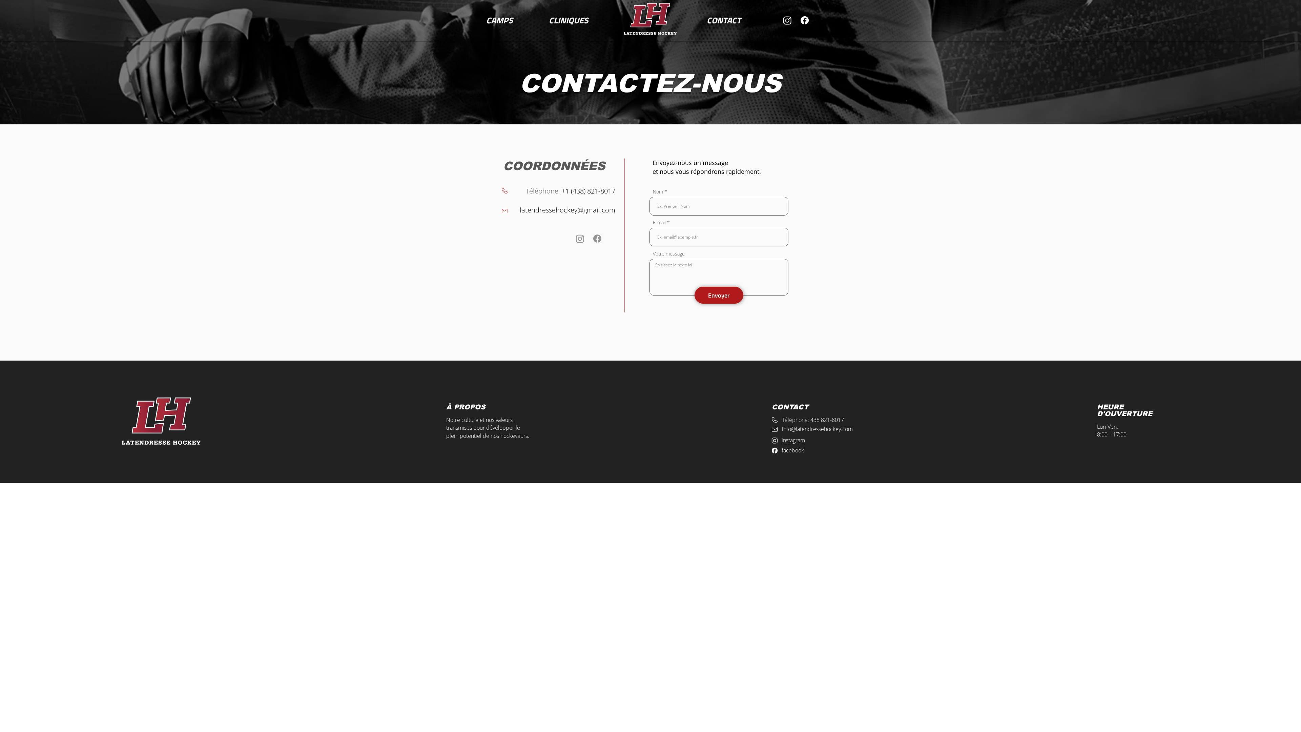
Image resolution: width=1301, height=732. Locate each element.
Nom (658, 191)
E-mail (659, 222)
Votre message (669, 253)
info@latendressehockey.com (817, 429)
